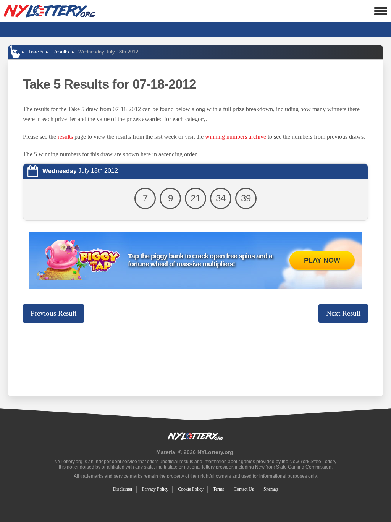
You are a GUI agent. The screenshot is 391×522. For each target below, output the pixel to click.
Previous (53, 313)
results (65, 136)
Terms (218, 489)
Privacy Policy (155, 489)
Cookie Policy (191, 489)
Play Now (322, 260)
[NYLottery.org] (49, 11)
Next (343, 313)
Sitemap (270, 489)
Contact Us (244, 489)
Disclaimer (122, 489)
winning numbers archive (235, 136)
